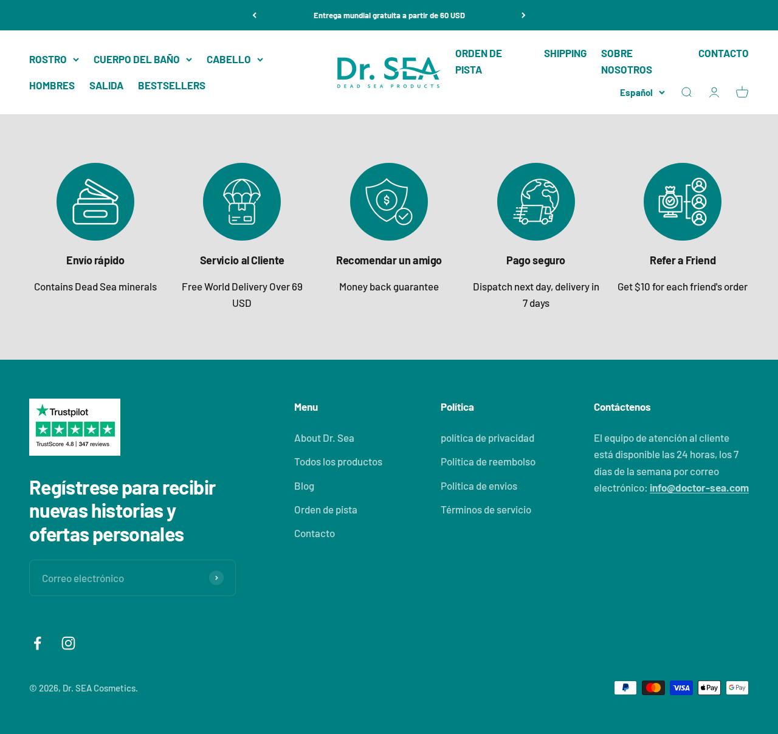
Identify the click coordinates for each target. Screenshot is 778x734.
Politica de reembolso (488, 461)
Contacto (314, 533)
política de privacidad (487, 437)
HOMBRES (52, 85)
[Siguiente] (524, 15)
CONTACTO (723, 53)
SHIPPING (565, 53)
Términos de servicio (486, 509)
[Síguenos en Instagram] (68, 643)
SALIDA (106, 85)
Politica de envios (479, 485)
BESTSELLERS (171, 85)
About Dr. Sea (324, 437)
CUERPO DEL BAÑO (137, 59)
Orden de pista (325, 509)
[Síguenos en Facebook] (37, 643)
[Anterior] (254, 15)
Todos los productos (338, 461)
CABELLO (229, 59)
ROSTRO (48, 59)
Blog (304, 485)
